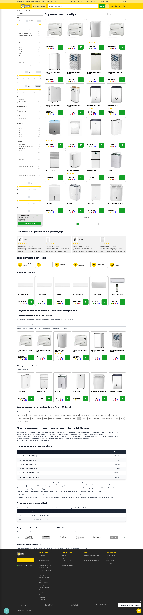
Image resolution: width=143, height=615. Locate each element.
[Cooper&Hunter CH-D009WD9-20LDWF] (113, 81)
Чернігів (39, 418)
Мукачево (96, 418)
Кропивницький (67, 418)
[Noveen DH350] (113, 147)
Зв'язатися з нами (23, 560)
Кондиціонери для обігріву (45, 572)
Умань (122, 418)
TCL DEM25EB (49, 203)
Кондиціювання (65, 558)
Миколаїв (58, 418)
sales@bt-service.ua (101, 604)
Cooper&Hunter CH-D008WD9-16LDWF (29, 477)
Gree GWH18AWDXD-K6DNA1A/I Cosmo (23, 295)
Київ (19, 415)
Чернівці (45, 418)
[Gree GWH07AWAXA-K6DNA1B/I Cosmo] (78, 304)
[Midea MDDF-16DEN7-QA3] (92, 147)
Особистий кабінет (110, 555)
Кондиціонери (42, 555)
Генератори (42, 597)
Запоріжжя (76, 415)
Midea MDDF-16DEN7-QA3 (93, 138)
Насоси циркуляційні (44, 585)
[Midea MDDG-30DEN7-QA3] (51, 147)
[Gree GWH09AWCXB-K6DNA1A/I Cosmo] (60, 304)
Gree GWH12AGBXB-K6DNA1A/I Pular (96, 295)
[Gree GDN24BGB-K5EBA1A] (72, 179)
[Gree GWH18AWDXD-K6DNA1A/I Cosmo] (23, 304)
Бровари (20, 421)
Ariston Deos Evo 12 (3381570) (115, 203)
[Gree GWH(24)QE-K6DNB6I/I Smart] (115, 304)
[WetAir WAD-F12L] (89, 179)
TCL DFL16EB (90, 203)
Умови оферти (109, 563)
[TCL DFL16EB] (92, 212)
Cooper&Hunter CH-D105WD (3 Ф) (54, 40)
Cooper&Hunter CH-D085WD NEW (75, 40)
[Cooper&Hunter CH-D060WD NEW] (113, 49)
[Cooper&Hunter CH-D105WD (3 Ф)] (51, 49)
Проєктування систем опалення (92, 560)
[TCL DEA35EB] (72, 212)
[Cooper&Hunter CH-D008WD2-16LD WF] (51, 114)
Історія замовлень (110, 560)
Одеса (92, 415)
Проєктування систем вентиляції (92, 555)
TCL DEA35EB (70, 203)
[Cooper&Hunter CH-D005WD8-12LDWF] (51, 81)
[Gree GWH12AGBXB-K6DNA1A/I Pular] (96, 304)
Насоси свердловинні (44, 587)
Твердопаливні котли (44, 577)
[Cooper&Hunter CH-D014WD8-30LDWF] (72, 114)
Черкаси (33, 418)
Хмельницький (114, 415)
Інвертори (41, 592)
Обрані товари (109, 558)
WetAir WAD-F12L (91, 170)
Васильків (84, 418)
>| (100, 223)
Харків (41, 415)
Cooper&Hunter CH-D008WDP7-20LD (59, 351)
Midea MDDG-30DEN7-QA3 (52, 138)
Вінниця (46, 415)
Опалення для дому (66, 560)
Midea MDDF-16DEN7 (113, 105)
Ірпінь (74, 418)
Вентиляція (64, 555)
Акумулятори (42, 594)
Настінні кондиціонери (44, 558)
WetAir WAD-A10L (50, 170)
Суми (102, 415)
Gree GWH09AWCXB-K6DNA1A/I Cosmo (60, 295)
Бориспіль (26, 421)
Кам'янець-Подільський (23, 418)
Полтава (24, 415)
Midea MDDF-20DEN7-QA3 (93, 105)
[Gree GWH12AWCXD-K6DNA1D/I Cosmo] (41, 304)
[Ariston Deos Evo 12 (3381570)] (113, 212)
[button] (18, 537)
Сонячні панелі (42, 589)
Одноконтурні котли (44, 580)
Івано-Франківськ (85, 415)
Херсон (107, 415)
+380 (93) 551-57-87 (75, 604)
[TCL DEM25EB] (51, 212)
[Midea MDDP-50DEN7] (72, 147)
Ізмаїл (90, 418)
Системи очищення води (67, 565)
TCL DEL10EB (111, 170)
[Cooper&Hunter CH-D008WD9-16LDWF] (72, 81)
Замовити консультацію (30, 223)
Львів (29, 415)
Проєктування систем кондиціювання (93, 558)
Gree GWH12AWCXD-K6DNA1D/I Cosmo (41, 295)
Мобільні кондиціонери (44, 567)
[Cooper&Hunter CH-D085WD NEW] (72, 49)
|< (70, 223)
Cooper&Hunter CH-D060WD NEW (116, 40)
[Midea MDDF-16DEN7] (113, 114)
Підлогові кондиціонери (45, 565)
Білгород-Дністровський (107, 418)
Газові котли (42, 575)
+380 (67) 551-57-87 (75, 605)
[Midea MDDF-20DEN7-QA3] (92, 114)
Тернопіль (34, 415)
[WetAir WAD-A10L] (48, 179)
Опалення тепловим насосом (69, 563)
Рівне (97, 415)
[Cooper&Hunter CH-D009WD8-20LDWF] (92, 81)
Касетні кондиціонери (44, 560)
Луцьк (51, 415)
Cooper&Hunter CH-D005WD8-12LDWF (29, 473)
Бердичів (116, 418)
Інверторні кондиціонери (45, 570)
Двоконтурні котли (44, 582)
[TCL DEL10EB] (113, 179)
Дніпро (57, 415)
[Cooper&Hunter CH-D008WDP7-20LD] (92, 49)
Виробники (42, 599)
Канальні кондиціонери (45, 563)
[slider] (18, 24)
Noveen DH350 (111, 138)
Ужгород (69, 415)
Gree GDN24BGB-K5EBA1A (73, 170)
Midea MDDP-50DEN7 (72, 138)
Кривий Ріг (51, 418)
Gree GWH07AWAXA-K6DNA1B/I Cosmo (78, 295)
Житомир (63, 415)
